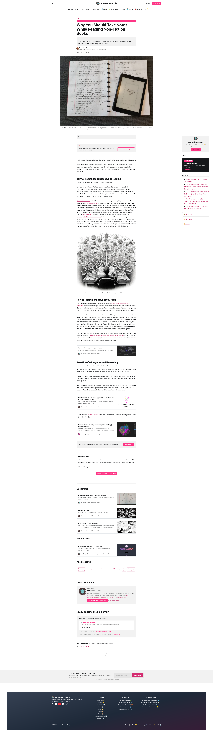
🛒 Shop (122, 9)
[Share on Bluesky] (86, 52)
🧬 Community (113, 9)
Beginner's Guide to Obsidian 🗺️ (150, 700)
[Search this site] (52, 3)
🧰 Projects (138, 9)
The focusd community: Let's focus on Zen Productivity (91, 569)
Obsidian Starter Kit (93, 415)
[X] (53, 704)
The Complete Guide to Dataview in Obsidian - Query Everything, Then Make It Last (196, 194)
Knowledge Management (94, 597)
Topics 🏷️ (101, 711)
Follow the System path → (126, 149)
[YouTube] (59, 704)
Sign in (148, 3)
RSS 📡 (159, 725)
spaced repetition (117, 303)
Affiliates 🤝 (152, 725)
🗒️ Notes (104, 9)
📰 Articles (85, 9)
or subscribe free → (113, 600)
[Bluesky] (56, 704)
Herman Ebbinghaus (83, 201)
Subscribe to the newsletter (106, 474)
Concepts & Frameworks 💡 (150, 707)
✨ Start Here (69, 9)
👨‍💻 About (130, 9)
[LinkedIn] (63, 704)
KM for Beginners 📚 (125, 707)
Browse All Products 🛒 (125, 709)
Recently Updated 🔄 (101, 716)
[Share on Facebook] (89, 52)
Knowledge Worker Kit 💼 (125, 705)
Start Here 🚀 (101, 700)
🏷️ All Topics (188, 219)
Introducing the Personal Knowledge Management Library (124, 569)
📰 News (77, 9)
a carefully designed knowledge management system (106, 335)
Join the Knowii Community (97, 600)
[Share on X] (81, 52)
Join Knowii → (115, 634)
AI (127, 595)
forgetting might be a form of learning (89, 217)
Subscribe (156, 3)
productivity (110, 597)
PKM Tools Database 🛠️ (150, 705)
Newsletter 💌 (101, 705)
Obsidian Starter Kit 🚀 (125, 702)
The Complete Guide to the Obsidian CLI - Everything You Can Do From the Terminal (196, 201)
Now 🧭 (146, 9)
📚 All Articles (188, 214)
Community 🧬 (142, 725)
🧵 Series (187, 224)
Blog (78, 18)
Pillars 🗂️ (100, 709)
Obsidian (104, 597)
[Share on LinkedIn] (84, 52)
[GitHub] (67, 704)
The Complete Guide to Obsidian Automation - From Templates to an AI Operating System (196, 186)
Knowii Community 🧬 (125, 700)
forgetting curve (92, 203)
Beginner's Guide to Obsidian (104, 631)
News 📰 (100, 707)
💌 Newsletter (95, 9)
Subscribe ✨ (129, 444)
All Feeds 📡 (100, 718)
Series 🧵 (101, 714)
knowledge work (121, 597)
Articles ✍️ (101, 702)
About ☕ (128, 725)
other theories (88, 214)
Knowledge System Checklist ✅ (150, 702)
